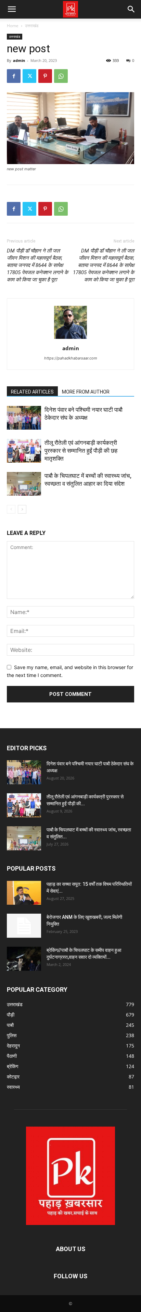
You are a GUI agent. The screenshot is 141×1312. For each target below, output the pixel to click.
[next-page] (22, 509)
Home (12, 26)
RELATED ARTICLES (32, 392)
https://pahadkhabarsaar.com (70, 358)
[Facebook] (14, 76)
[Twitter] (29, 76)
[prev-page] (11, 509)
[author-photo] (70, 339)
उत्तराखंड (31, 26)
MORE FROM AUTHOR (86, 392)
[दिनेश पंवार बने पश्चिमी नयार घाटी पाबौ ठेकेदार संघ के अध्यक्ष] (24, 418)
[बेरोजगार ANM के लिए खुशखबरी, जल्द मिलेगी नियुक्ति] (24, 926)
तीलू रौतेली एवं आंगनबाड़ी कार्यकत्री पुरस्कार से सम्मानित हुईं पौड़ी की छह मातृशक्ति (80, 450)
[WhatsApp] (61, 76)
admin (19, 60)
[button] (12, 9)
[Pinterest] (45, 76)
